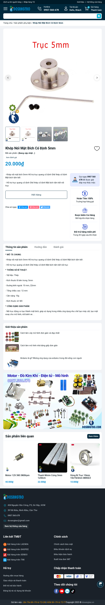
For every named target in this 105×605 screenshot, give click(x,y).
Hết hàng (36, 194)
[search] (99, 16)
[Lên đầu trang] (101, 592)
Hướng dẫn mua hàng (13, 576)
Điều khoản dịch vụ (63, 549)
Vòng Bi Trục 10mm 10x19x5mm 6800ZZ (80, 476)
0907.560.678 (14, 515)
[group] (52, 78)
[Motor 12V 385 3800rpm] (20, 457)
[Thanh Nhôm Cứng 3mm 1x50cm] (52, 457)
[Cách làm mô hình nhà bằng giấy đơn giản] (12, 349)
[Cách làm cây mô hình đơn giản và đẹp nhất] (12, 337)
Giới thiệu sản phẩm (16, 326)
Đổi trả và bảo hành (12, 586)
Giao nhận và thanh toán (14, 580)
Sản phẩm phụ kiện (22, 23)
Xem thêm (93, 436)
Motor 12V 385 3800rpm (17, 475)
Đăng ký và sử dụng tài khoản (17, 591)
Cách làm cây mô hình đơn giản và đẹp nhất (39, 333)
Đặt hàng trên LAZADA (17, 544)
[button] (97, 77)
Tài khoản (75, 8)
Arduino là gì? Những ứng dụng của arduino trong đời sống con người (51, 358)
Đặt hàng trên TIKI (15, 560)
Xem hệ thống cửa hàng (16, 526)
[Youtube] (62, 591)
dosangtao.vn (88, 602)
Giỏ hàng (95, 8)
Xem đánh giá (11, 157)
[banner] (52, 401)
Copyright (70, 602)
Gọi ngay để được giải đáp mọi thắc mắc (87, 180)
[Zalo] (67, 591)
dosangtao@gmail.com (19, 520)
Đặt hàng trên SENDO (17, 555)
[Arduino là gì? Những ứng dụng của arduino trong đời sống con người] (12, 362)
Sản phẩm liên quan (19, 436)
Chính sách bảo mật (63, 544)
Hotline (51, 8)
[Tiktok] (72, 591)
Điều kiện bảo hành (63, 554)
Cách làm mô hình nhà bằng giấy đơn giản (39, 345)
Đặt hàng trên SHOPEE (18, 549)
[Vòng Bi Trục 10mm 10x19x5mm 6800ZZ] (85, 457)
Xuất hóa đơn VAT (62, 559)
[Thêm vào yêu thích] (97, 148)
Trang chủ (7, 23)
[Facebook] (56, 591)
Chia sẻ (24, 207)
